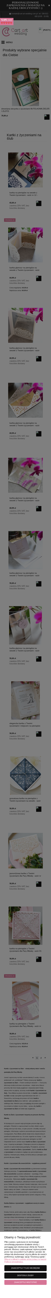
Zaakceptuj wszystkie (25, 1282)
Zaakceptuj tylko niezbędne (25, 1268)
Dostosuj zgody (25, 1275)
